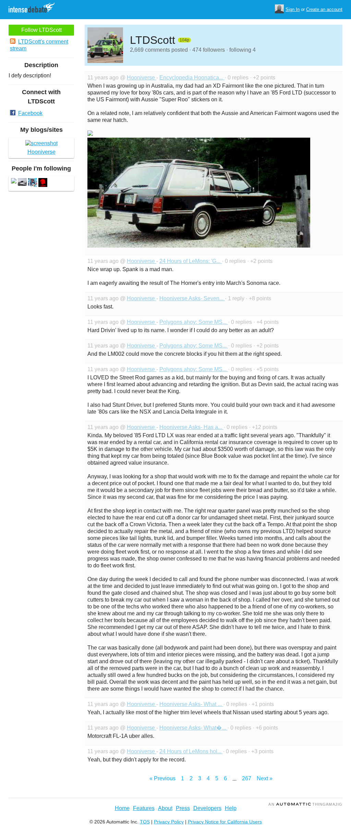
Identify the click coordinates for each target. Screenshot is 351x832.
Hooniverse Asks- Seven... (192, 298)
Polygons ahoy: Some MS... (193, 322)
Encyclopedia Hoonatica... (192, 77)
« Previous (162, 778)
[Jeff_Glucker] (32, 183)
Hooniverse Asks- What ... (191, 704)
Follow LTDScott (41, 30)
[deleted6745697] (13, 181)
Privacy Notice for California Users (225, 821)
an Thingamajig (305, 804)
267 (246, 778)
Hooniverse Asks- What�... (193, 728)
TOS (145, 821)
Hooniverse (141, 77)
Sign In (293, 9)
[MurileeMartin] (42, 183)
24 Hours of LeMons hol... (191, 751)
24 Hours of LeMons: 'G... (190, 261)
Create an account (324, 9)
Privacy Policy (169, 821)
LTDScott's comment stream (39, 45)
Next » (265, 778)
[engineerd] (22, 183)
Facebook (30, 113)
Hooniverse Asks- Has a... (191, 427)
